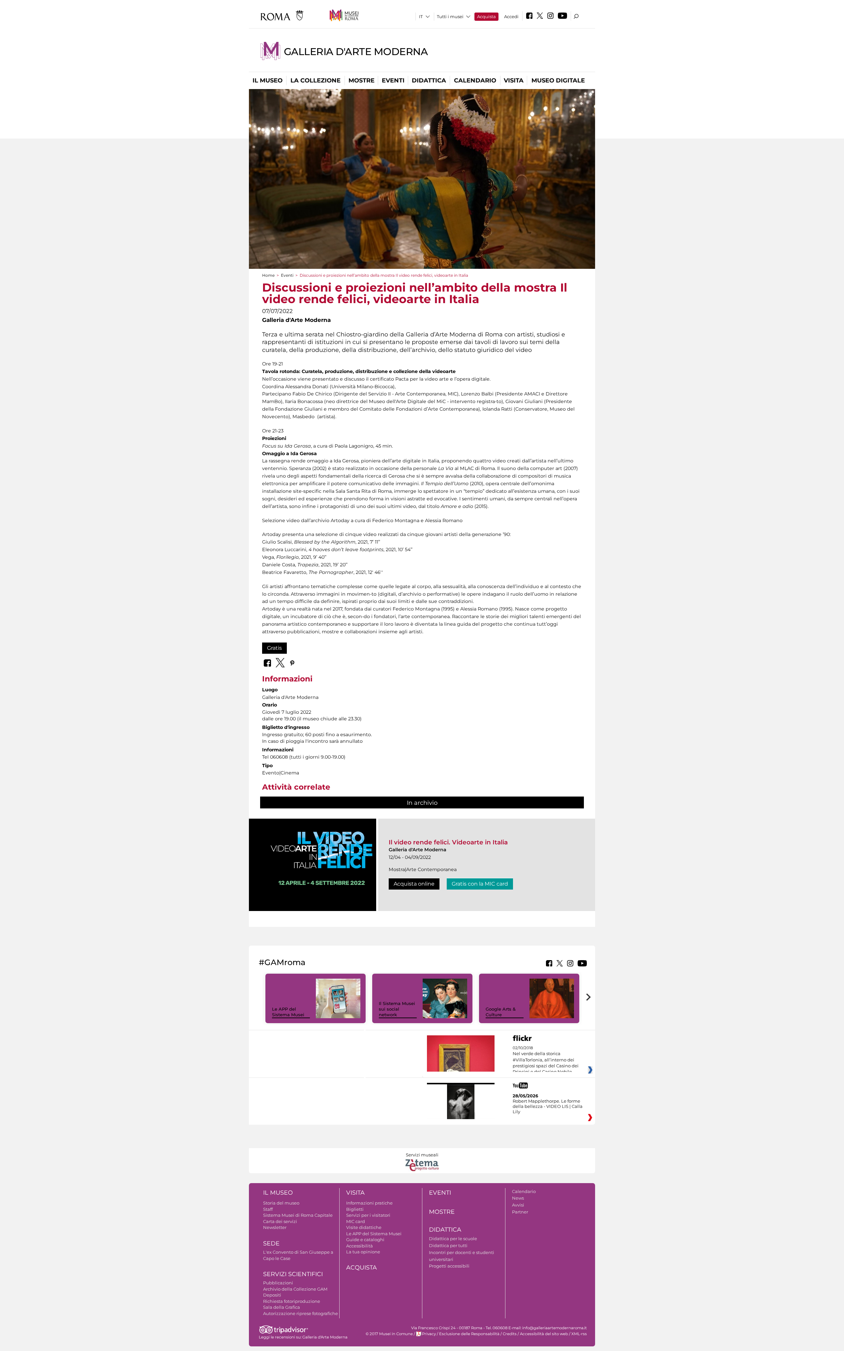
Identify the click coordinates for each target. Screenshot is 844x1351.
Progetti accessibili (449, 1266)
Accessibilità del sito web (544, 1334)
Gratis (274, 648)
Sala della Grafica (281, 1307)
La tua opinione (363, 1251)
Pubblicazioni (278, 1282)
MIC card (355, 1221)
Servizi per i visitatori (368, 1215)
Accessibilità (359, 1245)
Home (268, 275)
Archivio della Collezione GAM (295, 1289)
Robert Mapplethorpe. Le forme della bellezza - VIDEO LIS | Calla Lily (548, 1106)
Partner (520, 1211)
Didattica (429, 80)
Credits (510, 1334)
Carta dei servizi (280, 1221)
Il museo (268, 80)
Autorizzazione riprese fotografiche (300, 1313)
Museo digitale (558, 80)
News (518, 1198)
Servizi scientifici (293, 1274)
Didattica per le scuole (453, 1238)
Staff (268, 1209)
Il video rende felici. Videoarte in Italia (448, 842)
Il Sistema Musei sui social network (397, 1009)
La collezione (315, 80)
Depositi (272, 1295)
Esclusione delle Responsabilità (469, 1334)
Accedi (511, 16)
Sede (271, 1243)
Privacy (429, 1334)
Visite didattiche (363, 1227)
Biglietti (355, 1209)
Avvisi (518, 1205)
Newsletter (274, 1227)
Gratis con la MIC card (480, 884)
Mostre (361, 80)
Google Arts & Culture (501, 1011)
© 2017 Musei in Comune (389, 1334)
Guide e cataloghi (365, 1239)
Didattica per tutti (448, 1245)
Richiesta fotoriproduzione (291, 1301)
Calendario (475, 80)
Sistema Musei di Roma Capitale (298, 1215)
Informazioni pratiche (369, 1203)
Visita (514, 80)
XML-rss (579, 1334)
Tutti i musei (450, 16)
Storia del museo (281, 1203)
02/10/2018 (546, 1060)
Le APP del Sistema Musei (288, 1011)
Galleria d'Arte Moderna (356, 52)
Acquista (486, 16)
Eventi (393, 80)
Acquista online (414, 884)
